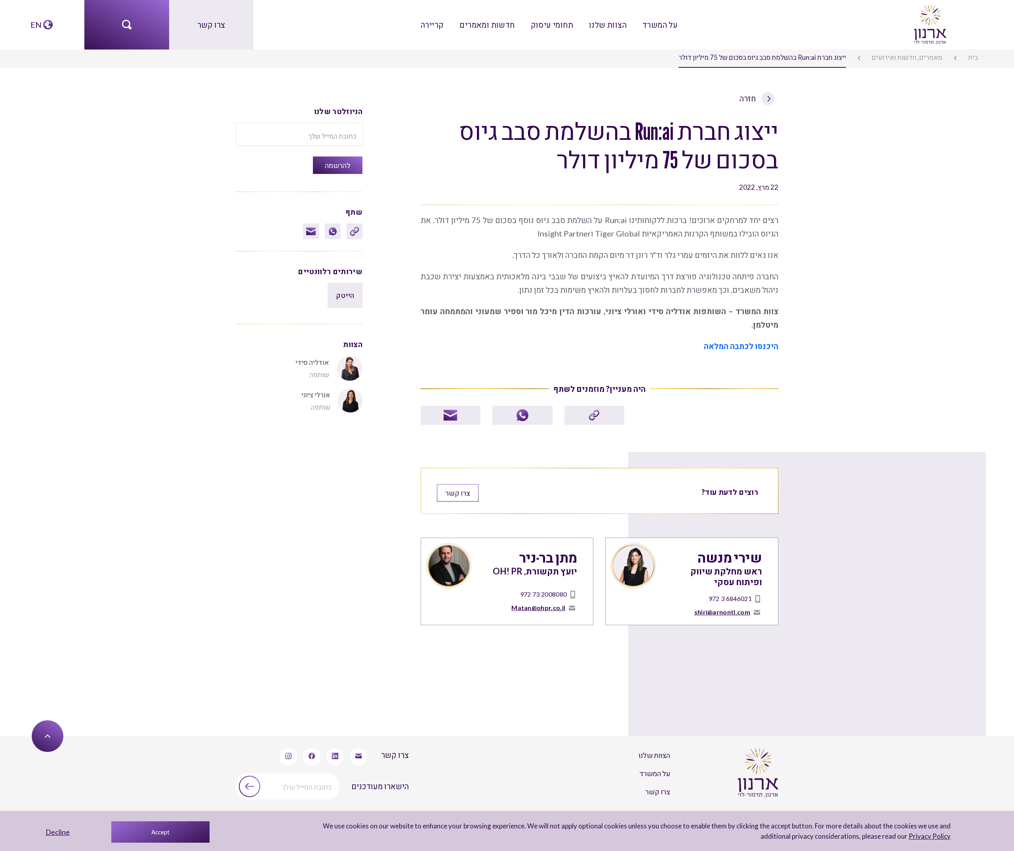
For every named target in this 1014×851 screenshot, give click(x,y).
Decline (58, 832)
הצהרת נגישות (481, 684)
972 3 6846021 (740, 491)
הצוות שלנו (595, 19)
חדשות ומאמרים (499, 19)
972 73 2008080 (553, 491)
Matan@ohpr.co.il (548, 502)
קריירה (455, 19)
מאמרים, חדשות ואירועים (928, 56)
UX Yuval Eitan (28, 685)
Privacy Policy (941, 836)
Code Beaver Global (141, 685)
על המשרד (637, 19)
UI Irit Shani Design (81, 685)
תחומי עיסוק (551, 19)
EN (36, 19)
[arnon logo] (929, 19)
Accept (160, 832)
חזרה (752, 90)
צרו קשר (211, 19)
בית (981, 56)
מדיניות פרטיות (531, 684)
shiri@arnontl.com (732, 502)
